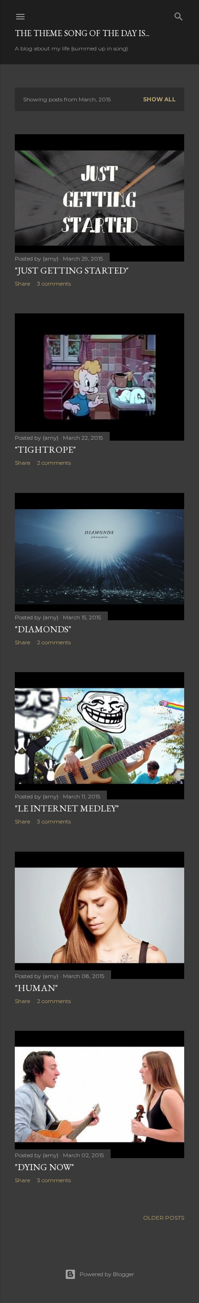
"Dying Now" (44, 1167)
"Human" (36, 988)
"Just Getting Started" (72, 270)
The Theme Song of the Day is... (82, 33)
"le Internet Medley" (67, 808)
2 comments (54, 462)
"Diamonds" (43, 629)
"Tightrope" (45, 449)
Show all (159, 99)
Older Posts (163, 1217)
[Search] (178, 15)
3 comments (54, 283)
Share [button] (22, 283)
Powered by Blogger (107, 1274)
